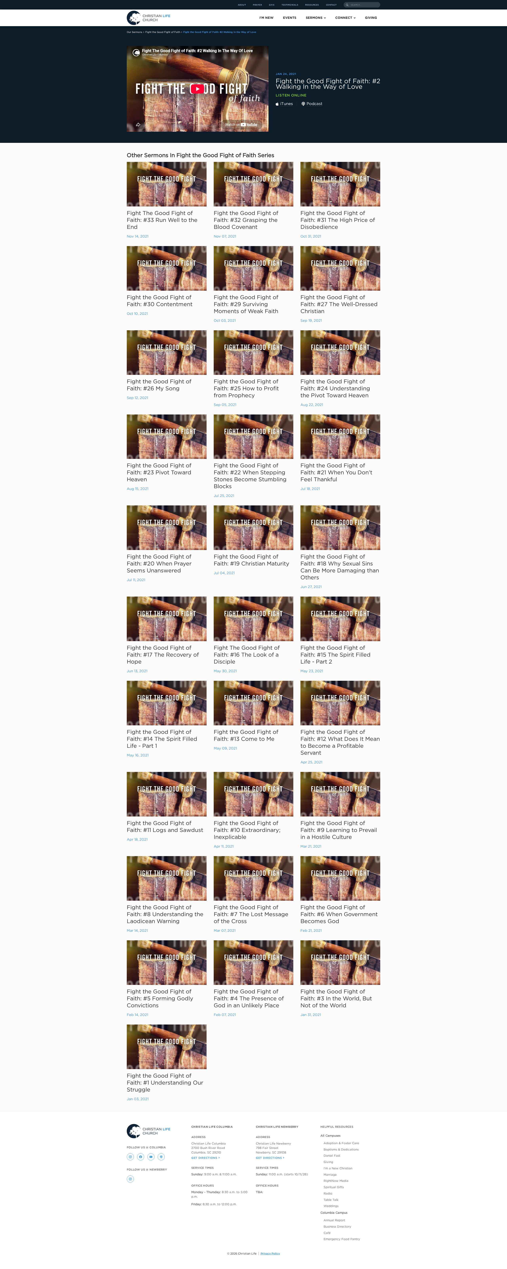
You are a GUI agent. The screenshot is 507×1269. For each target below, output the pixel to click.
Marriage (330, 1174)
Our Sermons (134, 32)
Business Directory (337, 1226)
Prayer (257, 5)
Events (289, 18)
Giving (371, 18)
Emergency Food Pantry (342, 1239)
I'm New (266, 18)
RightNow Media (336, 1181)
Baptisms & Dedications (341, 1149)
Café (327, 1233)
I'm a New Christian (338, 1168)
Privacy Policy (270, 1253)
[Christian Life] (148, 18)
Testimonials (290, 5)
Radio (328, 1193)
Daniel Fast (332, 1155)
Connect (343, 18)
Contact (331, 5)
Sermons (314, 18)
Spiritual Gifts (334, 1187)
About (242, 5)
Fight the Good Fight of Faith (162, 32)
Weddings (331, 1206)
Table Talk (331, 1200)
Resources (312, 5)
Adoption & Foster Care (341, 1143)
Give (271, 5)
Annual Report (334, 1220)
